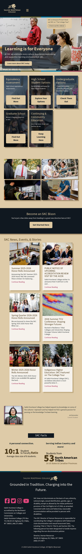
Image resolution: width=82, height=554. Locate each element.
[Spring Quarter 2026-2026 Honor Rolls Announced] (25, 303)
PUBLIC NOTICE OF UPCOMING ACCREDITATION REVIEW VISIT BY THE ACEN (56, 272)
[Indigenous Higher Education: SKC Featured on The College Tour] (57, 355)
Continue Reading (18, 282)
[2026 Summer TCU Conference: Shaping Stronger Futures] (57, 304)
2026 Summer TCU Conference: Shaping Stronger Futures (54, 321)
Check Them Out (66, 100)
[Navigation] (27, 10)
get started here (41, 225)
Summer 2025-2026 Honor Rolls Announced (23, 270)
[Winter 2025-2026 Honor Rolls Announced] (25, 355)
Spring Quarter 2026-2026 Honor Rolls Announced (24, 317)
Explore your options (41, 100)
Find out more (16, 100)
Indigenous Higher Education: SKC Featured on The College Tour (57, 372)
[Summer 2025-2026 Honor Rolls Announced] (25, 254)
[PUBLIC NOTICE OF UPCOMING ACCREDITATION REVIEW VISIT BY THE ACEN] (57, 254)
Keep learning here (41, 137)
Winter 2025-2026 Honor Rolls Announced (24, 371)
